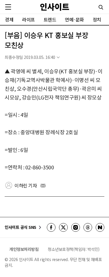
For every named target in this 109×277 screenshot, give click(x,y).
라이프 (28, 19)
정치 (97, 19)
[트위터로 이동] (63, 227)
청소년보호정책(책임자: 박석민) (74, 249)
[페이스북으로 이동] (51, 227)
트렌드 (50, 19)
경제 (9, 19)
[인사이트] (54, 7)
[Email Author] (43, 186)
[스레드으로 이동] (87, 227)
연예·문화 (74, 19)
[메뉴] (8, 7)
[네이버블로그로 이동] (100, 227)
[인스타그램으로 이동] (75, 227)
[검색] (101, 7)
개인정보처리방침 (23, 249)
